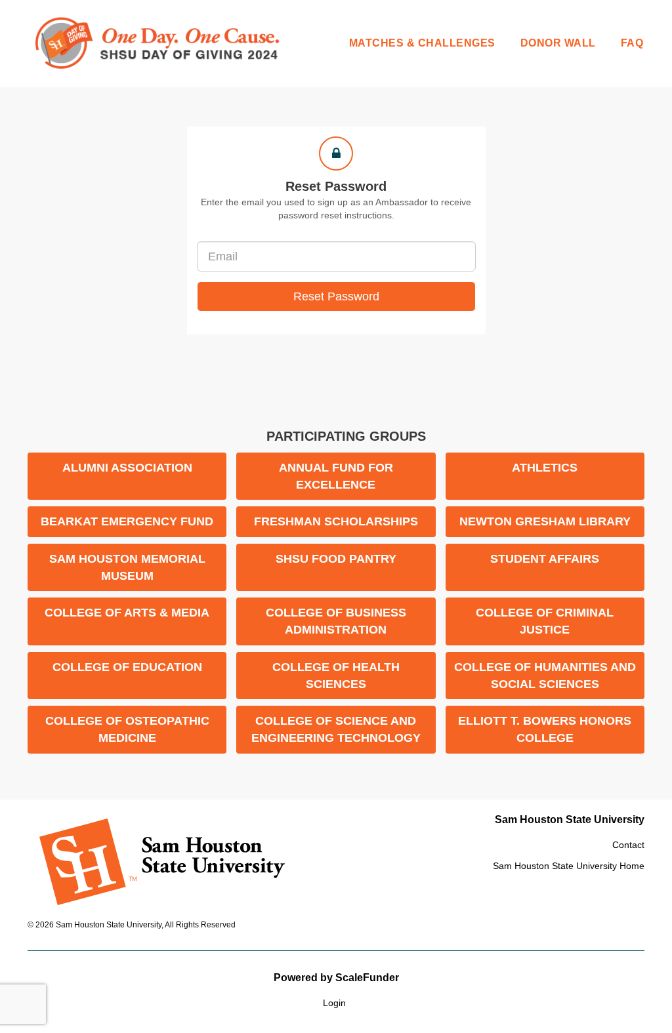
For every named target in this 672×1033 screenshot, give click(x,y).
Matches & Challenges (422, 43)
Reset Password (336, 296)
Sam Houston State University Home (568, 866)
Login (334, 1003)
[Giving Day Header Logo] (159, 43)
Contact (628, 845)
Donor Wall (558, 43)
